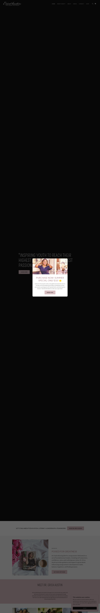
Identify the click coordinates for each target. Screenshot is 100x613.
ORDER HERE (50, 292)
